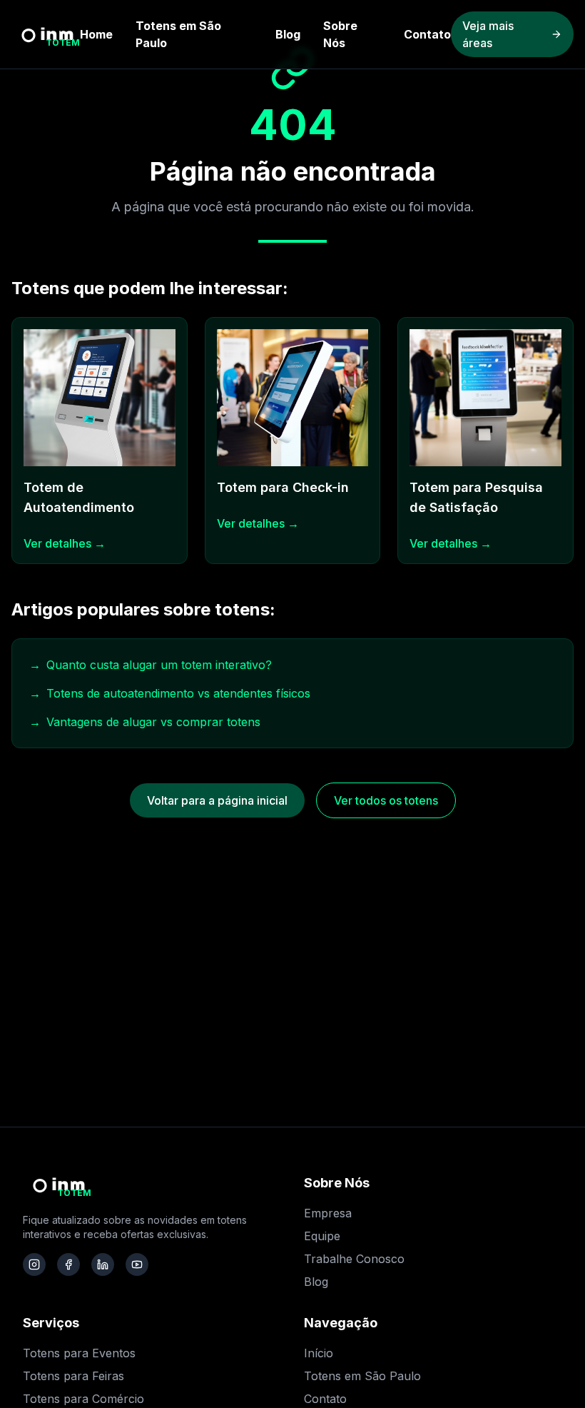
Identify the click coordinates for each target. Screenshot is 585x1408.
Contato (427, 34)
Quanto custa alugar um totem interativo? (150, 665)
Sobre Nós (340, 34)
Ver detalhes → (65, 543)
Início (318, 1353)
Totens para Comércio (83, 1399)
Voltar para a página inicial (217, 800)
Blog (287, 34)
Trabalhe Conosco (354, 1259)
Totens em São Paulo (178, 34)
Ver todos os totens (386, 800)
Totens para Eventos (79, 1353)
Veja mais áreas (488, 34)
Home (96, 34)
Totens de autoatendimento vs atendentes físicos (169, 693)
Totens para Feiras (73, 1376)
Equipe (322, 1236)
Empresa (328, 1213)
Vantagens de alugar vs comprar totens (144, 722)
